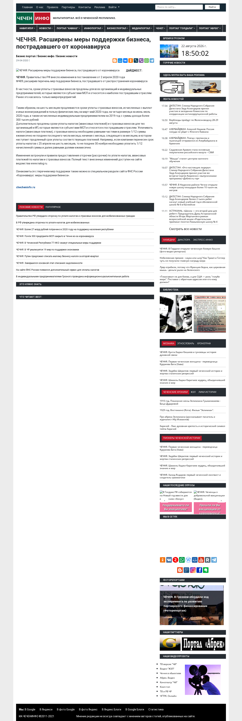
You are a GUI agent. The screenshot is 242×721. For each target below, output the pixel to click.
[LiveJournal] (136, 60)
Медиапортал (141, 28)
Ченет (159, 28)
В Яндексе (46, 709)
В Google (30, 709)
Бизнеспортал (116, 28)
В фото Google (66, 709)
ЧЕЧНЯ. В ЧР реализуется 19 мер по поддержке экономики (47, 249)
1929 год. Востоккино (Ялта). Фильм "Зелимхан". (187, 410)
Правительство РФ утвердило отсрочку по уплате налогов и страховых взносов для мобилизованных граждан (75, 216)
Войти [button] (113, 7)
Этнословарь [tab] (185, 343)
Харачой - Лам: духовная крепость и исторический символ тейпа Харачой (192, 427)
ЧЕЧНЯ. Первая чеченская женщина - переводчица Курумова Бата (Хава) (188, 363)
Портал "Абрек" (209, 28)
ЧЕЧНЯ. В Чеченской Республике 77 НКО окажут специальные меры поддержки (58, 243)
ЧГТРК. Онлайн (168, 696)
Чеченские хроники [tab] (175, 392)
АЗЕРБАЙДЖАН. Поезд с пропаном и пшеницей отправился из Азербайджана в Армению (193, 140)
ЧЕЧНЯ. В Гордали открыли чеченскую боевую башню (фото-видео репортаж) (190, 250)
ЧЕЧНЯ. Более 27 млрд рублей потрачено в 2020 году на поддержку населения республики (65, 229)
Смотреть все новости (185, 229)
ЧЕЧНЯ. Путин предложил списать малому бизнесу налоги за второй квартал (57, 256)
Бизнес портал (26, 56)
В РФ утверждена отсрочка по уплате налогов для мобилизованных (52, 222)
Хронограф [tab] (204, 343)
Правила (52, 7)
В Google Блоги (135, 709)
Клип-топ (165, 686)
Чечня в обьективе (170, 673)
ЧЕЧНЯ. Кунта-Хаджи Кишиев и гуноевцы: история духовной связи (188, 353)
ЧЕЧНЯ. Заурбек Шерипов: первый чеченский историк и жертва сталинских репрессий (191, 372)
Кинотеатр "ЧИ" (169, 682)
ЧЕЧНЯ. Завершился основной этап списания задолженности (49, 263)
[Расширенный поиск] (222, 7)
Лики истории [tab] (207, 392)
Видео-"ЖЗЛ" (167, 668)
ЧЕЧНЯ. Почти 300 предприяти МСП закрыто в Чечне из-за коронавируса (55, 236)
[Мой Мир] (120, 60)
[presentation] (221, 308)
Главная (27, 7)
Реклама (99, 7)
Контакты (84, 7)
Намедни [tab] (169, 239)
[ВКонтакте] (125, 60)
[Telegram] (152, 60)
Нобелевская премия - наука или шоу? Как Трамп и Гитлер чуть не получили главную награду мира (192, 259)
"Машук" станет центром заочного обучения (188, 160)
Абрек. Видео (167, 677)
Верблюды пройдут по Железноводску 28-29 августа (193, 121)
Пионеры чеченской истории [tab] (181, 438)
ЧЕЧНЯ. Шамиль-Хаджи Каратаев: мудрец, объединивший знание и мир (192, 381)
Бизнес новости (66, 56)
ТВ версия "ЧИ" (168, 664)
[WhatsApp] (146, 60)
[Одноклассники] (130, 60)
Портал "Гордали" (181, 28)
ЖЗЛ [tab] (193, 392)
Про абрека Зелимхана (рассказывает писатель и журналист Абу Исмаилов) (187, 418)
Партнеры (68, 7)
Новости (45, 28)
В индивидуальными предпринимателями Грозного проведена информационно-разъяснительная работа (72, 276)
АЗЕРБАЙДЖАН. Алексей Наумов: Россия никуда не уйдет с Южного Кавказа (191, 130)
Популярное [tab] (53, 207)
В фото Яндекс (88, 709)
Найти (212, 7)
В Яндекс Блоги (111, 709)
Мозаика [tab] (168, 343)
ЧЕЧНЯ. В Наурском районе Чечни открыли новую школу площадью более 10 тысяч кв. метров (193, 187)
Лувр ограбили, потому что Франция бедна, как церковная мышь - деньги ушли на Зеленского (192, 269)
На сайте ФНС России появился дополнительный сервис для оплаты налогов (57, 270)
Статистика (156, 709)
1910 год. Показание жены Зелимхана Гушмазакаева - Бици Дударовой (190, 402)
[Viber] (141, 60)
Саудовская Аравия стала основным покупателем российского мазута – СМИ (191, 151)
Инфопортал (92, 28)
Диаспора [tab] (184, 239)
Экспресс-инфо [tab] (203, 239)
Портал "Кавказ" (67, 28)
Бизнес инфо (46, 56)
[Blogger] (114, 60)
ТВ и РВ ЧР (166, 691)
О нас (39, 7)
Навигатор (26, 28)
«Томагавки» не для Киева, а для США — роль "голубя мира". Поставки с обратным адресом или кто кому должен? (190, 279)
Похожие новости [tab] (31, 207)
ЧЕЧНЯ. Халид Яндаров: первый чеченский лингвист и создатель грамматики (190, 476)
